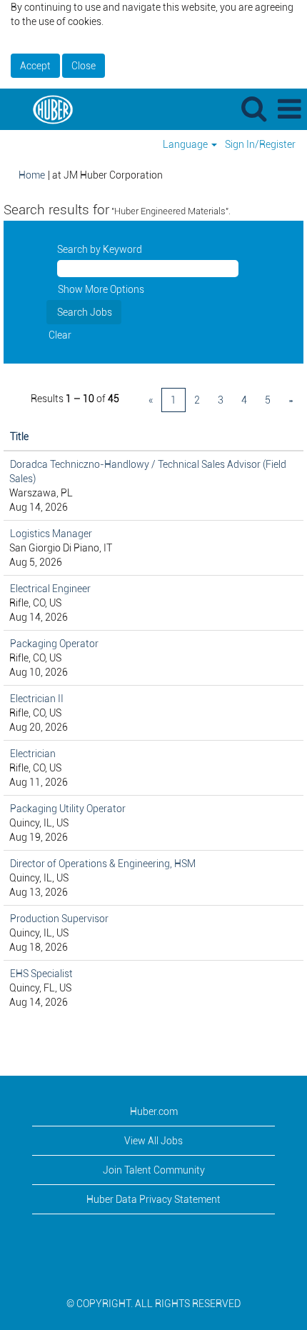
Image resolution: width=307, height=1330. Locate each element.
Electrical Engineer (50, 588)
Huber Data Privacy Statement (153, 1199)
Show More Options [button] (101, 289)
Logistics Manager (51, 533)
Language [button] (186, 144)
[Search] (253, 108)
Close (83, 65)
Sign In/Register (260, 144)
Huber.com (154, 1111)
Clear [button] (60, 335)
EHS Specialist (41, 973)
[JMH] (47, 108)
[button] (289, 109)
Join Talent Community (154, 1170)
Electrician (33, 753)
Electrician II (37, 698)
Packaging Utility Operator (68, 808)
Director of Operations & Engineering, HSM (103, 863)
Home (32, 175)
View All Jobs (153, 1140)
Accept (35, 65)
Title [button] (19, 436)
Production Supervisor (59, 918)
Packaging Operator (54, 643)
